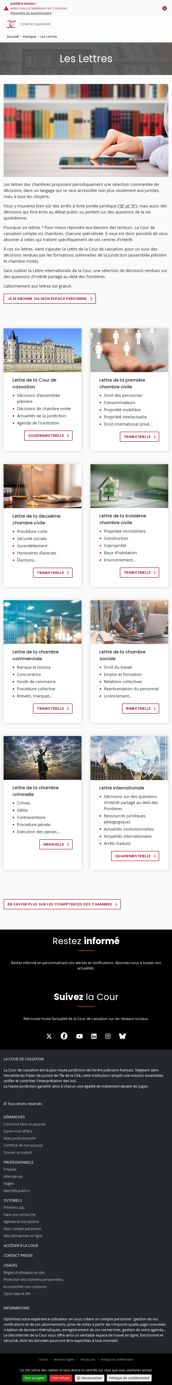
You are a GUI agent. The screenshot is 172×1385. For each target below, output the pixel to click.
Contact (43, 1359)
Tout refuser (61, 1378)
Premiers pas (14, 1207)
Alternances (13, 1176)
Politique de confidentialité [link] (129, 1378)
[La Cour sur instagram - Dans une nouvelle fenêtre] (107, 1036)
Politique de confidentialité (117, 1359)
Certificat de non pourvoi (23, 1145)
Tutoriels (13, 1200)
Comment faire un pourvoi (24, 1124)
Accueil (13, 36)
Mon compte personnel (22, 1228)
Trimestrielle (137, 436)
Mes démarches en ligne (23, 1235)
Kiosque (29, 36)
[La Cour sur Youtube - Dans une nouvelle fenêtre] (79, 1036)
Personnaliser (92, 1378)
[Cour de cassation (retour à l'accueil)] (87, 24)
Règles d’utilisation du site (24, 1272)
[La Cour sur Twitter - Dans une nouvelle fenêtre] (49, 1036)
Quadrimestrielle (46, 435)
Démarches (14, 1117)
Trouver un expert (18, 1152)
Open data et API (17, 1293)
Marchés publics (17, 1190)
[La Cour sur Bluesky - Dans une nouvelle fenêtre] (122, 1036)
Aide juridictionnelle (20, 1138)
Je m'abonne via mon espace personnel (47, 298)
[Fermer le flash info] (165, 8)
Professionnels (18, 1162)
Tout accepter (34, 1378)
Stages (9, 1183)
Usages (10, 1265)
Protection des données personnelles (33, 1279)
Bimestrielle (138, 708)
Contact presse (18, 1255)
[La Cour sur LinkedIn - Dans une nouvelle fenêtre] (94, 1036)
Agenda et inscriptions (21, 1221)
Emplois (10, 1169)
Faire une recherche (20, 1214)
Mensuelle (53, 844)
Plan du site (88, 1359)
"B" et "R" (127, 206)
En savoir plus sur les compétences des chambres (60, 904)
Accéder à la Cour (21, 1245)
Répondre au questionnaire (31, 13)
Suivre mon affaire (18, 1131)
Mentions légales (64, 1359)
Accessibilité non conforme (25, 1286)
